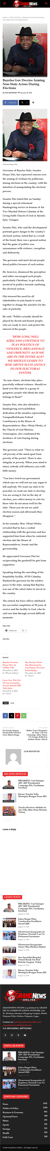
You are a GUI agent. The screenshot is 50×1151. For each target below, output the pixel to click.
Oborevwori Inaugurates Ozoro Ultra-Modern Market (32, 945)
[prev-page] (4, 820)
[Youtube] (25, 1035)
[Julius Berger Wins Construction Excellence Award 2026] (9, 922)
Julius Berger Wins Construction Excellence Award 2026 (29, 921)
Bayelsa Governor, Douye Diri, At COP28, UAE (11, 665)
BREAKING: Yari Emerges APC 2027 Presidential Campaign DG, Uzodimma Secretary (31, 784)
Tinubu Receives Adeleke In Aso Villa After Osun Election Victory (32, 809)
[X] (11, 715)
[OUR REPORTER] (13, 757)
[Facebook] (5, 715)
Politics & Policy (15, 17)
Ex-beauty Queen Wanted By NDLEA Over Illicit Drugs (12, 732)
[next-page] (8, 820)
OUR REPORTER (11, 93)
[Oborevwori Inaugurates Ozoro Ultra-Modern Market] (9, 948)
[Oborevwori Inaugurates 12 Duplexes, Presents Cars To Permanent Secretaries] (9, 935)
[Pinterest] (17, 715)
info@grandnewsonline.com (27, 1022)
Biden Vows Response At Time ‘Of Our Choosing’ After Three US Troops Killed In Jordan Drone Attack (37, 734)
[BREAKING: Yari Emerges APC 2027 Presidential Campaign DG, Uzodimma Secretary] (9, 784)
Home (5, 17)
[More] (33, 102)
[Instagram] (11, 1035)
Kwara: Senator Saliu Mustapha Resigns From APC (32, 795)
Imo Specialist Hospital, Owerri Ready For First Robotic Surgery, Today (29, 959)
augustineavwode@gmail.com (17, 1025)
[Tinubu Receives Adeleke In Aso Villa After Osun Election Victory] (9, 811)
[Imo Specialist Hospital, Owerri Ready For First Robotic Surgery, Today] (9, 961)
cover (12, 703)
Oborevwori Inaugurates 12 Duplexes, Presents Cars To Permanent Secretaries (31, 934)
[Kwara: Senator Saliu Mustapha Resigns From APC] (9, 797)
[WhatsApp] (23, 715)
